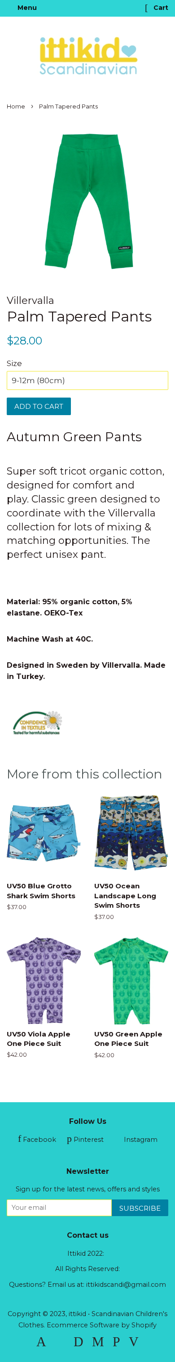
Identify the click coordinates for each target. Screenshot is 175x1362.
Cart (160, 8)
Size (14, 363)
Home (16, 106)
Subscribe (140, 1208)
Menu (26, 8)
